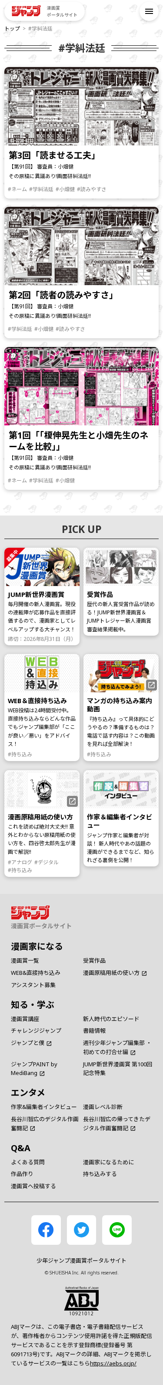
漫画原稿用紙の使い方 (111, 973)
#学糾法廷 (41, 188)
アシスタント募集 (33, 985)
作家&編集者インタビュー (44, 1107)
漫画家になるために (108, 1162)
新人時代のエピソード (111, 1019)
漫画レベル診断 (103, 1107)
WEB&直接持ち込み (35, 973)
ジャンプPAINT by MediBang (34, 1068)
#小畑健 (65, 188)
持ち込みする (100, 1174)
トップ (12, 28)
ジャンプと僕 (27, 1043)
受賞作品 (94, 960)
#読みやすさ (91, 188)
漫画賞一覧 (25, 960)
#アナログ (20, 862)
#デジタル (46, 862)
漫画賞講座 (25, 1019)
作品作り (22, 1174)
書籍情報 (94, 1031)
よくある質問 (28, 1162)
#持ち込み (20, 754)
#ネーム (17, 188)
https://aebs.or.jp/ (113, 1363)
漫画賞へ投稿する (33, 1186)
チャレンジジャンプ (36, 1031)
